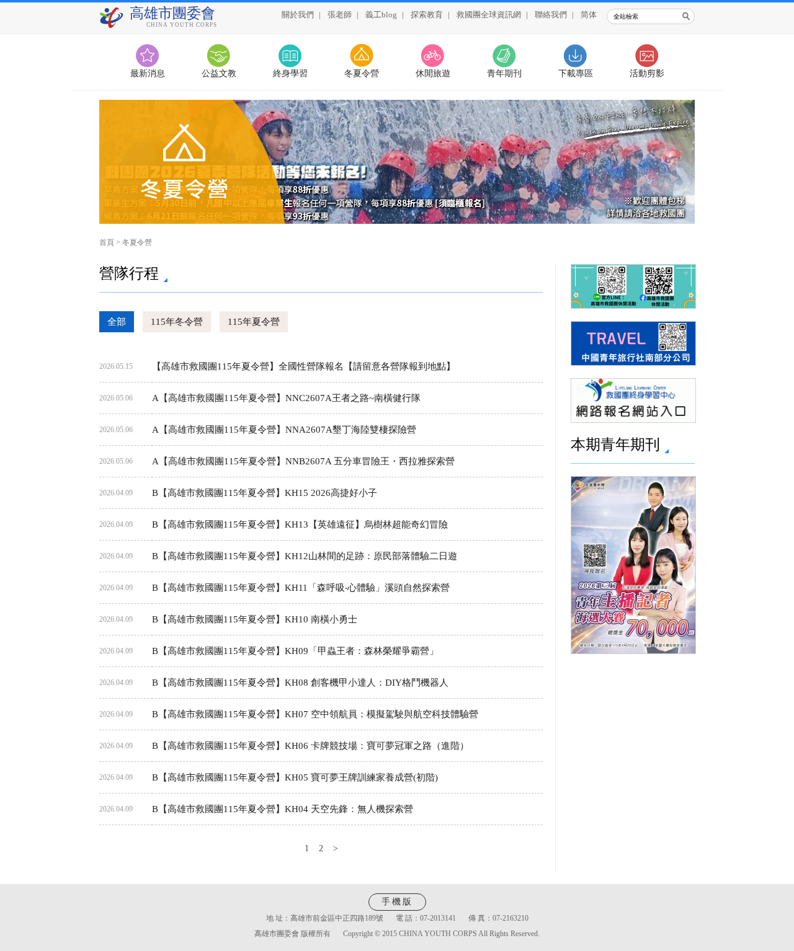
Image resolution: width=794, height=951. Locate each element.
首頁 (106, 242)
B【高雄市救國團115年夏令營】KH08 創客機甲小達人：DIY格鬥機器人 (300, 683)
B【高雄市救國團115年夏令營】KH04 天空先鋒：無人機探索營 (282, 809)
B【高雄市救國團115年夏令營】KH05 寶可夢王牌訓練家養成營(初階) (295, 777)
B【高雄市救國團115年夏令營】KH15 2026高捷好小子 (264, 493)
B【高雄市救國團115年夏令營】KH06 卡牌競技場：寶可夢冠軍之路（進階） (310, 746)
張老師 (340, 14)
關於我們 (298, 14)
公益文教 (219, 73)
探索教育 (427, 14)
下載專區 (575, 73)
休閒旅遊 (433, 73)
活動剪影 (647, 73)
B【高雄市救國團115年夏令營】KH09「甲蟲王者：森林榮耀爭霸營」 (295, 651)
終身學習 (290, 73)
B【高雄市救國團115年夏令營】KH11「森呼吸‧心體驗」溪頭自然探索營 (301, 588)
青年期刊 (504, 73)
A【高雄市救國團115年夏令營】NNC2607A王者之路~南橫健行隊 (286, 398)
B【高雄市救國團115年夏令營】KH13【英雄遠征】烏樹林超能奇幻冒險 (300, 524)
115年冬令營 (177, 322)
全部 (116, 322)
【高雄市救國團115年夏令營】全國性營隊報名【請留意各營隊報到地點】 (303, 366)
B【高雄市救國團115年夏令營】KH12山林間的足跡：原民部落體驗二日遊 (304, 556)
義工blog (381, 14)
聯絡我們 (551, 14)
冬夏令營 (361, 73)
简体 (589, 14)
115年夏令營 (254, 322)
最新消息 (147, 73)
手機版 (397, 901)
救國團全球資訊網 (489, 14)
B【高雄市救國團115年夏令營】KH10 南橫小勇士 (254, 619)
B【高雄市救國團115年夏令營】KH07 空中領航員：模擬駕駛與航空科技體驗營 (315, 714)
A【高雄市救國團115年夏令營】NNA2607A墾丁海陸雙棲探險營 (284, 430)
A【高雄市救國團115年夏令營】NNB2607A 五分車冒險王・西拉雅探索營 (303, 461)
